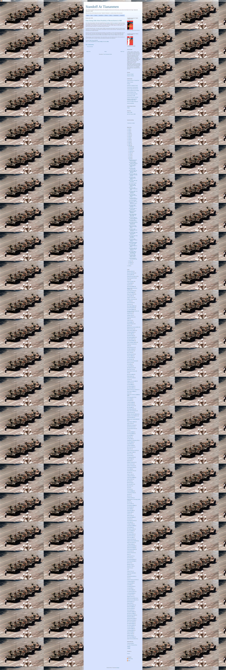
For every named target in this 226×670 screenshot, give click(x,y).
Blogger (118, 667)
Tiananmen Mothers (130, 317)
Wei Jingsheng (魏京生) (131, 337)
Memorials (122, 15)
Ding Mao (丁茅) (130, 564)
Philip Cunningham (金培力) (131, 342)
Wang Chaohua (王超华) (131, 330)
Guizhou (128, 574)
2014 (129, 136)
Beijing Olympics (130, 376)
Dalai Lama (129, 562)
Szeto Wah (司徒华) (130, 417)
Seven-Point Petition (130, 535)
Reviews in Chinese (130, 75)
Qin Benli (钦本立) (130, 601)
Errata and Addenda (130, 103)
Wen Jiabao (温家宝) (130, 387)
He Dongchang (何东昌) (131, 576)
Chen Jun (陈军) (130, 503)
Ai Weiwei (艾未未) (130, 497)
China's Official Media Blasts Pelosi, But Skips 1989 (132, 215)
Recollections (116, 15)
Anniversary (129, 304)
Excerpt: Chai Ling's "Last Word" (132, 97)
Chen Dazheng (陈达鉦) (131, 559)
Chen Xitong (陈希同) (130, 433)
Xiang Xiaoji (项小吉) (130, 347)
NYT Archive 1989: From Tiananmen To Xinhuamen (133, 192)
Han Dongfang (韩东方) (131, 409)
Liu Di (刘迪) (129, 584)
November (131, 148)
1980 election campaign (131, 425)
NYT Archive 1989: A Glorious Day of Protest (132, 165)
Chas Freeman (129, 557)
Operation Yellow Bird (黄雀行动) (132, 414)
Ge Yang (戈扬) (129, 438)
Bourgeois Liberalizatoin (131, 462)
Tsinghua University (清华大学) (132, 540)
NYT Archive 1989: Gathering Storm (132, 169)
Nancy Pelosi (129, 448)
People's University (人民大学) (132, 450)
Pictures (106, 15)
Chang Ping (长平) (130, 556)
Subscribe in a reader (131, 123)
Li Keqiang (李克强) (130, 581)
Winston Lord (129, 453)
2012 (129, 139)
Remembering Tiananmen (131, 371)
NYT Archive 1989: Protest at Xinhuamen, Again (133, 188)
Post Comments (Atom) (108, 54)
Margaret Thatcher (130, 596)
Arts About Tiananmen (131, 405)
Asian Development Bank (131, 428)
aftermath (128, 494)
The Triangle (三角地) (130, 452)
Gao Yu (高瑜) (129, 469)
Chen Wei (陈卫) (130, 507)
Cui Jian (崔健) (129, 435)
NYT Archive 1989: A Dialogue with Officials (133, 163)
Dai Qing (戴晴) (129, 322)
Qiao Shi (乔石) (129, 532)
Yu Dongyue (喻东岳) (130, 630)
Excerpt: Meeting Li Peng (131, 92)
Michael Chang (129, 482)
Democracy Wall (130, 362)
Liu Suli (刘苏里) (130, 527)
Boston (128, 554)
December (131, 146)
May (130, 157)
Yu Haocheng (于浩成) (131, 492)
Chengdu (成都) (129, 512)
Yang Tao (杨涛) (130, 458)
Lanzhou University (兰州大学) (132, 579)
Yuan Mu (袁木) (129, 359)
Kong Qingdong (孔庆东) (131, 520)
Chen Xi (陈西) (129, 508)
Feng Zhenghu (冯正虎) (131, 467)
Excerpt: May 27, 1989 (131, 95)
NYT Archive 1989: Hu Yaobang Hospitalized (133, 218)
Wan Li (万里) (129, 352)
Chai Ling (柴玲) (130, 274)
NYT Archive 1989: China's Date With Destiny (132, 185)
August (130, 152)
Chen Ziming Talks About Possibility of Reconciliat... (133, 236)
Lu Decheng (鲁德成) (130, 593)
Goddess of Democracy (131, 299)
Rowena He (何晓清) (130, 606)
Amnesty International (131, 552)
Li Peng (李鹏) (129, 283)
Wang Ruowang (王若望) (131, 618)
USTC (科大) (129, 489)
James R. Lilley (129, 474)
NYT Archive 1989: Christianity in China (133, 220)
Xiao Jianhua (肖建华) (131, 625)
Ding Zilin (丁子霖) (130, 566)
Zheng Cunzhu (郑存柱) (131, 547)
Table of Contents (130, 82)
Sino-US (128, 487)
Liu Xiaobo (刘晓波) (99, 41)
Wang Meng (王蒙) (130, 616)
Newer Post (88, 51)
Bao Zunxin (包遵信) (130, 374)
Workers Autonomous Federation (132, 389)
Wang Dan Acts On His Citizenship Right (133, 160)
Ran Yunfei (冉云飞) (130, 484)
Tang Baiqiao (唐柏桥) (131, 611)
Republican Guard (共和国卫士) (132, 415)
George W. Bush (130, 571)
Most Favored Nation (130, 447)
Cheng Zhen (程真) (130, 510)
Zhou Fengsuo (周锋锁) (131, 391)
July (130, 154)
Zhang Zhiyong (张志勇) (131, 545)
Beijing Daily (129, 460)
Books (111, 15)
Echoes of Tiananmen (131, 465)
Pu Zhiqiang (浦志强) (130, 386)
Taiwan (128, 345)
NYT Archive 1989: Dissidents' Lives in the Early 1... (132, 206)
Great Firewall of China (131, 470)
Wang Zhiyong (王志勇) (131, 620)
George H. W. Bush (130, 297)
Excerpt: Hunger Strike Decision (132, 88)
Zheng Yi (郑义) (129, 423)
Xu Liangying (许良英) (131, 457)
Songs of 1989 (129, 112)
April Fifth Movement (130, 426)
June (130, 155)
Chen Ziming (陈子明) (92, 41)
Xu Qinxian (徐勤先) (130, 628)
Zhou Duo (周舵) (106, 41)
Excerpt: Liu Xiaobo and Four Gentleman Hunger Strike (132, 99)
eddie (129, 660)
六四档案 (128, 648)
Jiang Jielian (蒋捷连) (130, 517)
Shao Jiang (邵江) (130, 610)
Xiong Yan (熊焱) (130, 355)
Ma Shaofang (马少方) (131, 367)
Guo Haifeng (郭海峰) (130, 340)
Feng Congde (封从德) (131, 290)
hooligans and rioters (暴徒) (131, 381)
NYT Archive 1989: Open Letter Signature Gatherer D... (133, 233)
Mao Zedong (129, 480)
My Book (128, 325)
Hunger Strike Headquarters (132, 410)
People (96, 15)
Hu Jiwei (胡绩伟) (130, 384)
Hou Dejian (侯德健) (130, 349)
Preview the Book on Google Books (133, 80)
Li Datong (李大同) (130, 475)
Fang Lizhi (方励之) (130, 281)
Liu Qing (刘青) (129, 588)
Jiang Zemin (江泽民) (130, 377)
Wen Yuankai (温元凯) (131, 621)
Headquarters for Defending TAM (132, 440)
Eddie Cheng (130, 658)
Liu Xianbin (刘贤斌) (130, 589)
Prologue (128, 83)
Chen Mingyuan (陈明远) (131, 505)
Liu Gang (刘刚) (129, 295)
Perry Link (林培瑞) (130, 530)
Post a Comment (90, 46)
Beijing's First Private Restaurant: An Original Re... (132, 211)
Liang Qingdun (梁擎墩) (131, 525)
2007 (129, 265)
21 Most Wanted (130, 382)
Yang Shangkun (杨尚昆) (131, 421)
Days (91, 15)
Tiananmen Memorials (131, 539)
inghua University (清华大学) (132, 638)
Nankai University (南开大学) (132, 598)
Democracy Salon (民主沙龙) (132, 360)
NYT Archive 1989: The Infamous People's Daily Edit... (133, 171)
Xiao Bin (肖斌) (129, 455)
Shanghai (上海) (130, 315)
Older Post (122, 51)
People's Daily (129, 313)
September (131, 151)
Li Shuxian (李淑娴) (130, 402)
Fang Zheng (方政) (130, 335)
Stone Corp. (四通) (130, 537)
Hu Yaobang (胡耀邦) (130, 309)
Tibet (128, 372)
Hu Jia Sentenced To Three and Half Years (133, 259)
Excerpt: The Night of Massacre (132, 101)
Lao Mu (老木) (129, 522)
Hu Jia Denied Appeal (132, 200)
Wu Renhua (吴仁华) (130, 354)
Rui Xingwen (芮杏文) (130, 534)
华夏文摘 (128, 646)
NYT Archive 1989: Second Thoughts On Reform (133, 245)
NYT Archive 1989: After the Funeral (133, 181)
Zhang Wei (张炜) (130, 635)
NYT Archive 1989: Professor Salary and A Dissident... (133, 230)
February (131, 262)
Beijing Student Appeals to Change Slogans (133, 243)
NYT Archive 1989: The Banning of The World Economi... (133, 175)
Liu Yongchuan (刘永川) (131, 591)
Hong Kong (129, 284)
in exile (128, 279)
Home (88, 15)
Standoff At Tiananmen (102, 7)
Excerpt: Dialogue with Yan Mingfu (133, 90)
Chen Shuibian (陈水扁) (131, 561)
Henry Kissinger (130, 515)
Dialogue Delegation (130, 323)
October (130, 149)
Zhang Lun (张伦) (130, 633)
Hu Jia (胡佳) (129, 364)
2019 (129, 130)
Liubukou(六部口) (130, 479)
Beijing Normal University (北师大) (133, 327)
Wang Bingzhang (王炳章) (131, 615)
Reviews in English (130, 74)
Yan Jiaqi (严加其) (130, 357)
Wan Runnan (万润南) (130, 613)
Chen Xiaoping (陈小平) (131, 397)
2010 (129, 142)
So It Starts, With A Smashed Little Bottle (133, 198)
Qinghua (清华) (129, 603)
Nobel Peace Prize (130, 369)
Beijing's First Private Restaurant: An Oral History (133, 226)
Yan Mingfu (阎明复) (130, 332)
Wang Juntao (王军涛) (131, 294)
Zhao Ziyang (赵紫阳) (130, 286)
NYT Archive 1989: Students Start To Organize (132, 178)
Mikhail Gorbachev (130, 328)
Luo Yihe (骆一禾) (130, 594)
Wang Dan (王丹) (130, 271)
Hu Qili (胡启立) (129, 443)
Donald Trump (129, 567)
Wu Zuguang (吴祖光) (130, 623)
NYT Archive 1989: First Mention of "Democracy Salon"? (133, 202)
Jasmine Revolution (130, 412)
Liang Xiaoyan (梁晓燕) (131, 477)
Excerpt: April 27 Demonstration (132, 87)
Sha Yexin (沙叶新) (130, 608)
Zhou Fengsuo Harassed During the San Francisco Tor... (133, 223)
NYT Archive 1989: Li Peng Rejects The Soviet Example (132, 252)
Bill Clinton (129, 502)
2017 (129, 133)
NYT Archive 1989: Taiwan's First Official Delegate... (133, 240)
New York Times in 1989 (131, 114)
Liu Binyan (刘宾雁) (130, 445)
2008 (129, 145)
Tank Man (128, 379)
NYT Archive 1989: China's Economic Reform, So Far (132, 255)
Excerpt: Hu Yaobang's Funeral (132, 85)
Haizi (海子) (129, 472)
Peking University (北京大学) (132, 276)
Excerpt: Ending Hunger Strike (132, 93)
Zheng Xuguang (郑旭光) (131, 549)
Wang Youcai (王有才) (131, 542)
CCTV (128, 430)
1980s (128, 318)
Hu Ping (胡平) (129, 400)
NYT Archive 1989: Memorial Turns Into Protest (133, 195)
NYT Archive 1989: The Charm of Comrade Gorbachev (133, 249)
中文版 (128, 107)
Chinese (128, 653)
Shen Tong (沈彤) (130, 302)
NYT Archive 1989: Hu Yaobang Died (133, 209)
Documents (101, 15)
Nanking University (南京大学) (132, 599)
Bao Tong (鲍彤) (130, 407)
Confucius (129, 513)
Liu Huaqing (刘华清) (130, 586)
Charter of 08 (129, 320)
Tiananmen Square (130, 350)
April (130, 158)
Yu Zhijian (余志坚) (130, 544)
